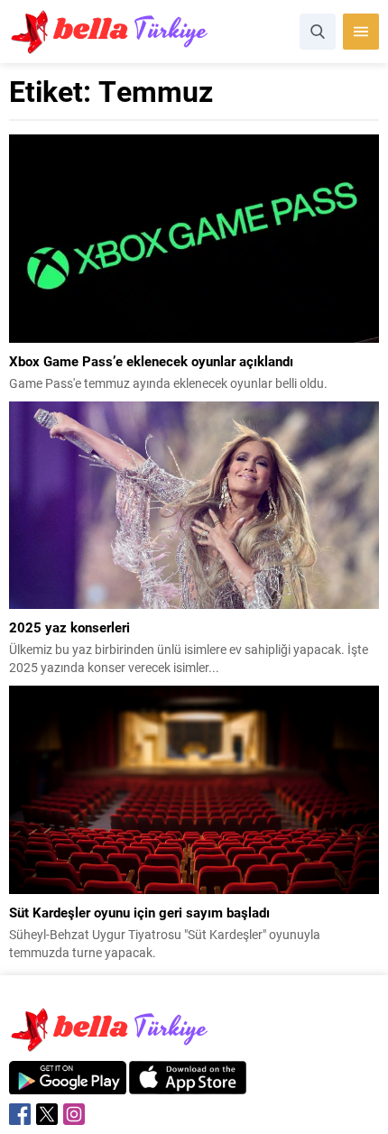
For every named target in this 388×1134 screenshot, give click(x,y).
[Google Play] (67, 1084)
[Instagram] (74, 1114)
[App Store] (187, 1084)
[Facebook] (20, 1114)
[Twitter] (47, 1114)
